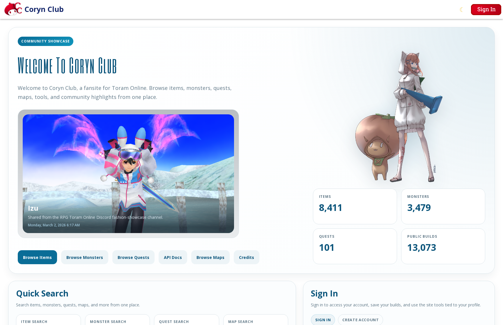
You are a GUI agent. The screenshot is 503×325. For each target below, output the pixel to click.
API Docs (173, 257)
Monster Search (108, 321)
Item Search (34, 321)
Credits (246, 257)
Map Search (241, 321)
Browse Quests (133, 257)
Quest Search (174, 321)
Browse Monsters (84, 257)
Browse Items (37, 257)
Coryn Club (44, 9)
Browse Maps (210, 257)
